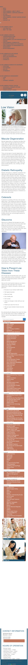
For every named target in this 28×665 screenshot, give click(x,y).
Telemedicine (10, 368)
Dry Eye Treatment (11, 343)
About (18, 11)
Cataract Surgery (8, 80)
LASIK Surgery (10, 448)
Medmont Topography (12, 502)
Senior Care (9, 371)
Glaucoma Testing (11, 344)
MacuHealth (9, 456)
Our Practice (7, 28)
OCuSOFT (9, 458)
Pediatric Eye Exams (11, 337)
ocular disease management (10, 479)
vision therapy (7, 323)
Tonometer (9, 497)
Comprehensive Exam (9, 36)
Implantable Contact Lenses (13, 424)
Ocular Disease (13, 53)
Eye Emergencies (11, 347)
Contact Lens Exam (8, 38)
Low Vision (9, 349)
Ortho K (8, 340)
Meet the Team (7, 30)
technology (6, 486)
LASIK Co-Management (12, 474)
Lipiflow (8, 500)
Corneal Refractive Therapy (13, 359)
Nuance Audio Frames (12, 511)
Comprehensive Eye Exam (13, 335)
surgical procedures (8, 423)
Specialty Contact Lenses (13, 382)
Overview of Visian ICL (12, 450)
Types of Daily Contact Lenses (14, 391)
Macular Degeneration (10, 56)
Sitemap (4, 662)
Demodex (9, 350)
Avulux (8, 405)
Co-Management (13, 76)
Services (20, 12)
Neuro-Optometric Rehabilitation (14, 362)
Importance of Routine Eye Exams (15, 413)
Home (4, 9)
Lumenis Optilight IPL (12, 512)
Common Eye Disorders (16, 44)
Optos (8, 490)
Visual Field (9, 514)
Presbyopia (9, 366)
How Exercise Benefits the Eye (14, 412)
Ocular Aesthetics (11, 464)
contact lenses (7, 373)
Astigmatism (9, 369)
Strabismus (6, 70)
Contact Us (6, 20)
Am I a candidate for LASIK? (13, 430)
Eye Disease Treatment (12, 444)
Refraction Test (10, 356)
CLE (8, 475)
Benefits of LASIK (11, 426)
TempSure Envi (10, 487)
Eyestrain (6, 66)
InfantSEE (9, 358)
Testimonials (7, 15)
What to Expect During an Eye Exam (15, 355)
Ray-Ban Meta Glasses (12, 401)
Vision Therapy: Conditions (13, 328)
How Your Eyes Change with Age (14, 415)
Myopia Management (9, 48)
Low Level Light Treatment (13, 499)
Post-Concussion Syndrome (13, 331)
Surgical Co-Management (13, 435)
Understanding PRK (11, 436)
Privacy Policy (18, 661)
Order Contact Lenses (9, 90)
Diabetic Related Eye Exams (13, 480)
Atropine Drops (10, 467)
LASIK (4, 77)
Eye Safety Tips (10, 416)
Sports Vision (10, 326)
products (6, 452)
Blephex (9, 505)
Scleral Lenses (10, 379)
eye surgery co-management (10, 471)
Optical (5, 14)
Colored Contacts (11, 384)
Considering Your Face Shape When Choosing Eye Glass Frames (15, 398)
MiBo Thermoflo (10, 503)
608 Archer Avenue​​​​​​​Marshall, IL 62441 (7, 634)
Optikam (9, 509)
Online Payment (7, 88)
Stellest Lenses (10, 402)
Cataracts (6, 59)
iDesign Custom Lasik (12, 429)
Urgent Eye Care (11, 365)
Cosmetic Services (11, 433)
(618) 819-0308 (6, 637)
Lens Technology (11, 407)
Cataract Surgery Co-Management (15, 477)
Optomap (9, 491)
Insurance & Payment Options (11, 87)
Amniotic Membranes (12, 360)
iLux (8, 461)
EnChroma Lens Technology (13, 404)
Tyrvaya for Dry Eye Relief (13, 462)
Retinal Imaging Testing (12, 489)
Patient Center (13, 85)
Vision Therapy (10, 324)
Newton (8, 493)
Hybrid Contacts (10, 387)
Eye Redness (6, 67)
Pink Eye (9, 352)
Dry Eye (5, 69)
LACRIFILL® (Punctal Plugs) (13, 465)
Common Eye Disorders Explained (15, 419)
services (6, 334)
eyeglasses (6, 393)
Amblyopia (9, 327)
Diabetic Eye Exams (8, 55)
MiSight (8, 459)
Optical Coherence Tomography (14, 515)
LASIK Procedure (11, 432)
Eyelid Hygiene (10, 421)
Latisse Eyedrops (11, 454)
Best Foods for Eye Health (13, 410)
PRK (4, 79)
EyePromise (9, 455)
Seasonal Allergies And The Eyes (14, 418)
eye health (6, 409)
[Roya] (12, 664)
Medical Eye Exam (11, 363)
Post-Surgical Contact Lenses (14, 388)
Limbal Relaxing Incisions (13, 427)
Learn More (6, 539)
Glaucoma (6, 58)
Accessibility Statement (8, 661)
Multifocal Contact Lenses (13, 390)
